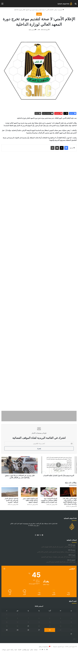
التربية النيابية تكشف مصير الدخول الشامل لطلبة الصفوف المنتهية (30, 500)
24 (71, 630)
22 (17, 626)
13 (39, 622)
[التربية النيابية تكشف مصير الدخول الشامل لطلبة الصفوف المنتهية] (29, 492)
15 (17, 622)
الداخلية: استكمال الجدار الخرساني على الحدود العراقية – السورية (11, 500)
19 (49, 626)
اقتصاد (19, 649)
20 (39, 626)
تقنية (15, 649)
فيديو (8, 649)
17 (71, 626)
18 (60, 626)
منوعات (4, 649)
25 (60, 630)
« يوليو (75, 638)
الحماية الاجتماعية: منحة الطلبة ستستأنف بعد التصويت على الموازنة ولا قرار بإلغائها (49, 500)
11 (60, 622)
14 (28, 622)
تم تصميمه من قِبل (44, 646)
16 (6, 622)
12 (49, 622)
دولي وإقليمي (25, 649)
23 (7, 626)
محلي (55, 9)
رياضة (12, 649)
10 (71, 622)
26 (50, 630)
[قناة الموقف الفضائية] (64, 3)
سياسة (35, 649)
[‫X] (40, 535)
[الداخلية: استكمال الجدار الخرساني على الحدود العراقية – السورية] (9, 492)
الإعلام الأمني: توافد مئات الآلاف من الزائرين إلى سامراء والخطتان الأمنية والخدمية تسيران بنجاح (70, 501)
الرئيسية (60, 9)
